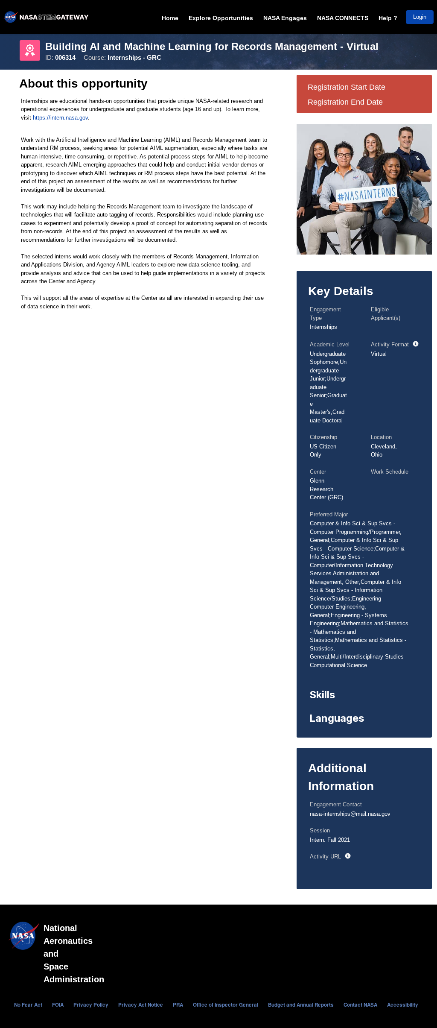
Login (419, 17)
